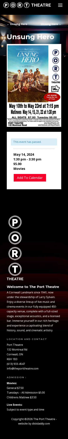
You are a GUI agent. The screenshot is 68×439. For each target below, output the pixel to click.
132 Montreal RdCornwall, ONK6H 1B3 (17, 354)
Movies (19, 168)
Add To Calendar (30, 177)
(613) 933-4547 (16, 364)
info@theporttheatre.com (22, 368)
